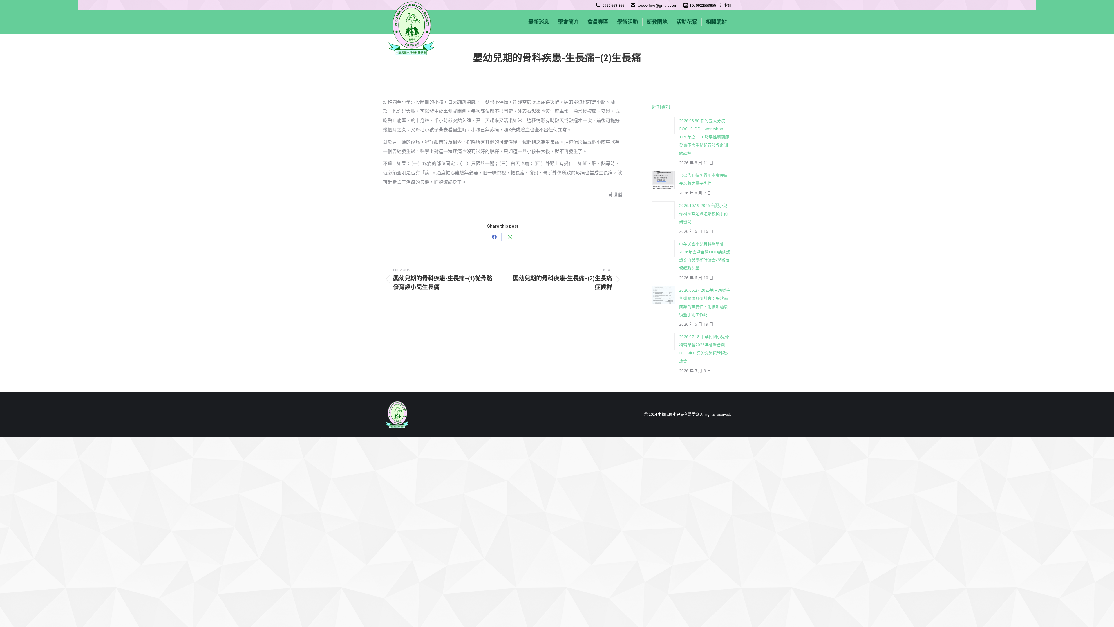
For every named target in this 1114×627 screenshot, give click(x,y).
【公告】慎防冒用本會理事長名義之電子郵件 (703, 179)
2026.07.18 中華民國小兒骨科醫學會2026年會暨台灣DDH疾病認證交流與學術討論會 (704, 349)
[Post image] (663, 125)
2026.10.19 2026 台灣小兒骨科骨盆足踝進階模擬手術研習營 (703, 213)
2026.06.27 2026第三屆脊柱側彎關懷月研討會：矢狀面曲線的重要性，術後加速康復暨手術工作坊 (704, 302)
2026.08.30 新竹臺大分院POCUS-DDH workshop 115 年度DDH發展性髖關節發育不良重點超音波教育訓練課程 (704, 137)
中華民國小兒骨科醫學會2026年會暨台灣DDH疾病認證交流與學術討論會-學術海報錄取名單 (704, 256)
